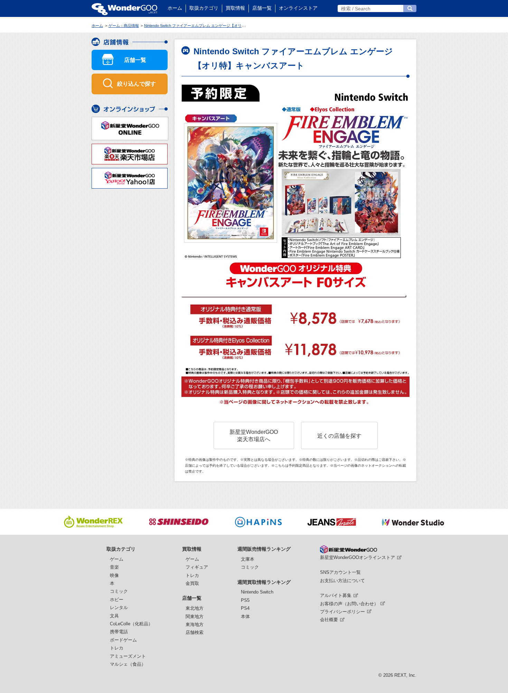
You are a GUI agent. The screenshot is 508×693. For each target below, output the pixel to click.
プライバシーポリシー (342, 611)
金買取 (192, 583)
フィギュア (197, 567)
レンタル (119, 607)
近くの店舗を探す (339, 436)
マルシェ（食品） (128, 664)
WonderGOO (124, 8)
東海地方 (195, 624)
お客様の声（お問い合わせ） (349, 603)
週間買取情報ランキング (264, 582)
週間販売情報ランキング (264, 549)
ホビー (116, 599)
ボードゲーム (123, 640)
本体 (245, 616)
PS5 (245, 600)
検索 (409, 8)
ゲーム (116, 559)
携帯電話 (119, 631)
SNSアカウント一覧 (340, 572)
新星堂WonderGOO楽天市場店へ (253, 435)
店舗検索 (195, 632)
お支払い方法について (342, 580)
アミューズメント (128, 656)
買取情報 (235, 8)
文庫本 (247, 559)
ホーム (175, 8)
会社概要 (329, 619)
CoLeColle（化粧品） (131, 623)
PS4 (245, 608)
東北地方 (195, 608)
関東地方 (195, 616)
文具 (114, 615)
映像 (114, 575)
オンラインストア (298, 8)
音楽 (114, 567)
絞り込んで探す (136, 84)
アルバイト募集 (335, 595)
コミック (119, 591)
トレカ (116, 648)
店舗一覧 (262, 8)
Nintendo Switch (257, 592)
